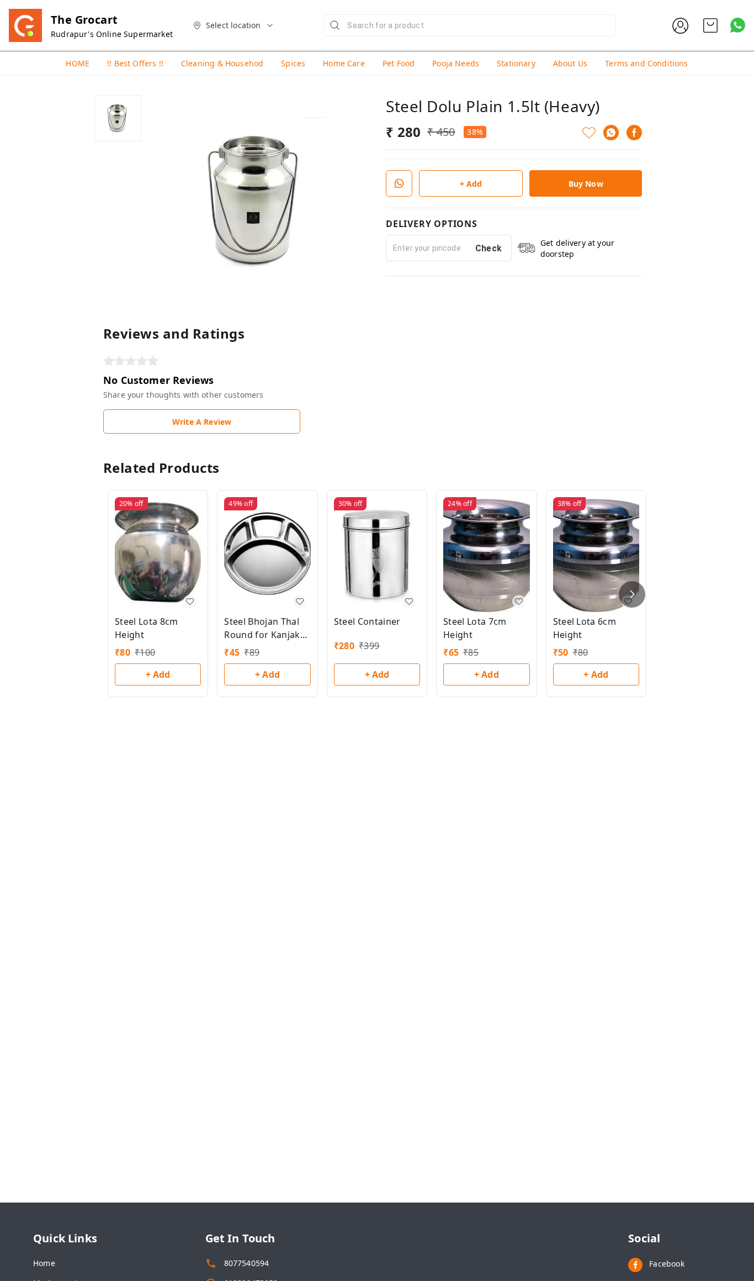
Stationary (516, 63)
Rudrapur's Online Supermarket (112, 34)
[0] (710, 25)
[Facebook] (634, 132)
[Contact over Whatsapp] (737, 25)
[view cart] (710, 25)
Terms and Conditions (646, 63)
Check (489, 248)
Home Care (344, 63)
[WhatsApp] (611, 132)
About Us (570, 63)
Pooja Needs (455, 63)
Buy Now (586, 183)
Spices (293, 63)
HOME (77, 63)
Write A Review (201, 422)
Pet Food (399, 63)
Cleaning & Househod (222, 63)
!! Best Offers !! (135, 63)
